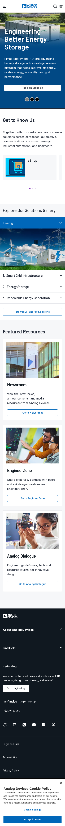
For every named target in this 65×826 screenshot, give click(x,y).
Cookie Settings (32, 809)
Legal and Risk (11, 744)
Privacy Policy (11, 770)
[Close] (61, 783)
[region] (32, 802)
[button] (30, 188)
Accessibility (10, 757)
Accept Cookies (32, 819)
